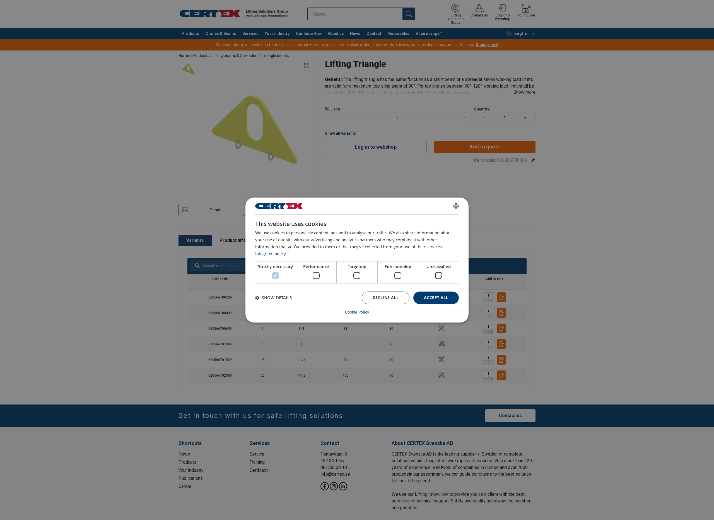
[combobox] (456, 206)
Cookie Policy (357, 312)
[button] (273, 298)
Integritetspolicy (270, 253)
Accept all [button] (436, 297)
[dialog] (357, 260)
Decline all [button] (386, 297)
